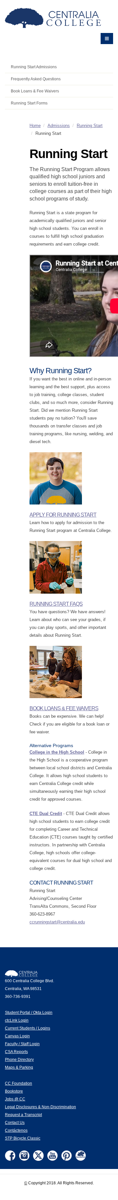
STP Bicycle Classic (22, 1138)
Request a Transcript (23, 1114)
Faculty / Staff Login (22, 1044)
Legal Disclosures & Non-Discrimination (40, 1107)
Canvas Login (17, 1036)
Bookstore (14, 1091)
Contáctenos (16, 1130)
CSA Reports (16, 1051)
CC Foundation (18, 1083)
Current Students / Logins (27, 1028)
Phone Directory (19, 1059)
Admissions (59, 125)
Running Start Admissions (34, 67)
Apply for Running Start (63, 515)
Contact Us (15, 1122)
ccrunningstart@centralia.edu (57, 922)
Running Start (90, 125)
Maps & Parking (19, 1067)
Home (35, 125)
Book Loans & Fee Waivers (35, 91)
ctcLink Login (17, 1020)
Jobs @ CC (15, 1099)
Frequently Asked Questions (36, 79)
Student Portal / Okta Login (28, 1012)
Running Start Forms (29, 103)
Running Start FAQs (56, 604)
